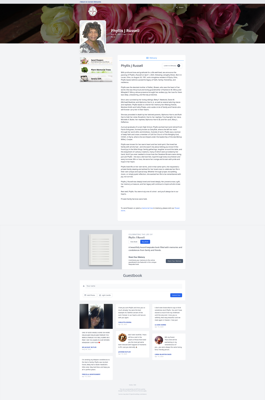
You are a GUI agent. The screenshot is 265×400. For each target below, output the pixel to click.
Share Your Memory (174, 261)
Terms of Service (138, 391)
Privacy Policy (127, 391)
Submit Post (176, 295)
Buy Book (145, 242)
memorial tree (147, 208)
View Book (133, 242)
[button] (96, 316)
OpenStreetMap (134, 394)
